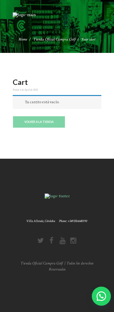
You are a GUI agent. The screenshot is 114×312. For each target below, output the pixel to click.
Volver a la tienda (39, 122)
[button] (100, 296)
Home (23, 39)
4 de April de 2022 (29, 90)
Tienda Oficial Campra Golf (54, 39)
